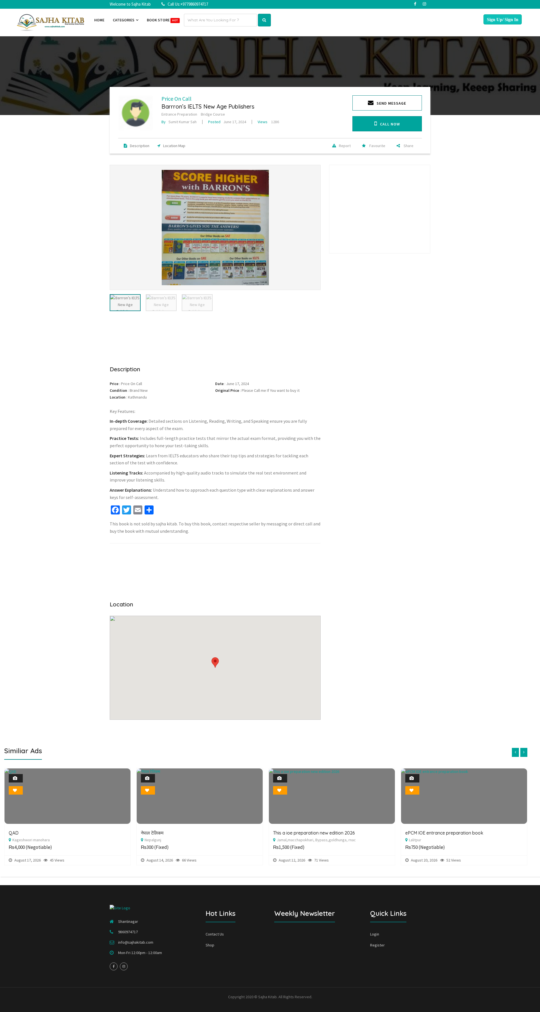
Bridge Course (213, 114)
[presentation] (515, 752)
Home (99, 20)
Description (139, 145)
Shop (210, 945)
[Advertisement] (215, 337)
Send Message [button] (391, 103)
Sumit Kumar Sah (179, 121)
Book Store (162, 20)
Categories (124, 20)
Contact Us (215, 934)
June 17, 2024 (227, 121)
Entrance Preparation (179, 114)
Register (377, 945)
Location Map (174, 145)
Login (374, 934)
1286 (268, 121)
